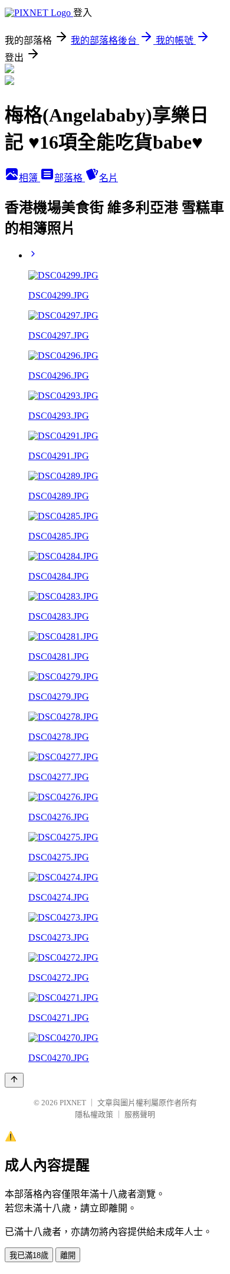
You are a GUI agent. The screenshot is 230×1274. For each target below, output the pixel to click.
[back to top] (14, 1080)
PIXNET (73, 1102)
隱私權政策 (94, 1114)
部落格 (69, 178)
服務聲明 (139, 1114)
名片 (108, 178)
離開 (67, 1255)
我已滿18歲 (28, 1255)
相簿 (29, 178)
